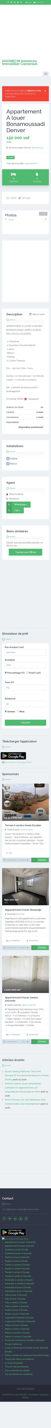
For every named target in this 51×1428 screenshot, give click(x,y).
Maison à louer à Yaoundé (17, 1329)
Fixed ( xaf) (35, 673)
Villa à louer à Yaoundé (16, 1295)
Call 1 (17, 510)
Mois (22, 711)
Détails (42, 860)
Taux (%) (9, 682)
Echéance (10, 698)
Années (11, 711)
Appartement (31, 163)
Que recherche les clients (17, 1370)
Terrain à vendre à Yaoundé (18, 1276)
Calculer (25, 722)
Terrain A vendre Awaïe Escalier (23, 825)
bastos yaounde (29, 1005)
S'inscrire (39, 2)
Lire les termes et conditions (19, 1374)
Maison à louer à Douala (16, 1325)
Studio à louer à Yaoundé (17, 1314)
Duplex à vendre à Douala (17, 1265)
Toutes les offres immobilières (19, 1359)
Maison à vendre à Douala (17, 1333)
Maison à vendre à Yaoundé (18, 1336)
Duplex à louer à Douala (16, 1261)
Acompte (10, 660)
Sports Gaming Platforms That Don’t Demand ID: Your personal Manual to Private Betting (27, 1075)
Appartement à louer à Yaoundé (20, 1242)
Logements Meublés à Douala (19, 1318)
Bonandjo (20, 914)
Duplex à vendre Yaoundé (17, 1268)
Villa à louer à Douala (15, 1299)
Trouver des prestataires (17, 1367)
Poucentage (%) (16, 673)
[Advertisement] (25, 30)
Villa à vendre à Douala (16, 1302)
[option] (8, 227)
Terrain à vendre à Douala (17, 1272)
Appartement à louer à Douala (19, 1246)
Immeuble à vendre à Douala (19, 1280)
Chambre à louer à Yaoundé (18, 1253)
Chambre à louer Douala (16, 1250)
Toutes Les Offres (25, 552)
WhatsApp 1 (20, 504)
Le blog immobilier (14, 1363)
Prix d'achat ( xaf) (14, 647)
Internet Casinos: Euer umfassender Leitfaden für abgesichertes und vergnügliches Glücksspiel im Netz (23, 1087)
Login (30, 2)
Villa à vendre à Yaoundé (17, 1306)
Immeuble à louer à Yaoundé (18, 1291)
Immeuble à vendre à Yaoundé (19, 1283)
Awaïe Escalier (26, 829)
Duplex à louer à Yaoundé (17, 1257)
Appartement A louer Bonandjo (23, 909)
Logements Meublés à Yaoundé (20, 1321)
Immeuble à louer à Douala (18, 1287)
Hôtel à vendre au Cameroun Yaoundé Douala (27, 1355)
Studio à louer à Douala (16, 1310)
